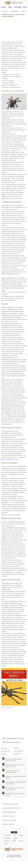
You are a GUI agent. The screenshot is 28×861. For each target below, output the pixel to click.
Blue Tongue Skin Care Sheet (10, 804)
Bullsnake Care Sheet (8, 816)
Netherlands (7, 838)
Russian (21, 840)
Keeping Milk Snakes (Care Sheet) (12, 808)
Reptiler (23, 11)
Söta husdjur (19, 751)
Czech (6, 843)
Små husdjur (17, 7)
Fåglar (5, 753)
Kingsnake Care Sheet (9, 824)
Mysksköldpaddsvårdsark (9, 812)
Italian (21, 835)
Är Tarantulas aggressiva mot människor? (16, 738)
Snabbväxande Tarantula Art (12, 742)
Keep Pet (5, 11)
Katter (10, 7)
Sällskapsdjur (14, 11)
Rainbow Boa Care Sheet (9, 820)
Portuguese (7, 835)
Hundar (3, 7)
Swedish (15, 838)
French (15, 835)
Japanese (6, 840)
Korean (14, 840)
